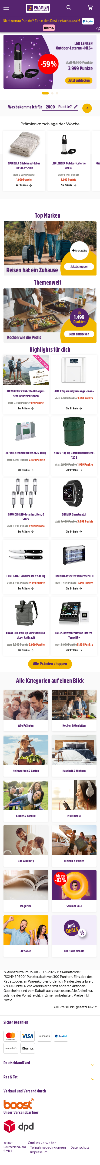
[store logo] (38, 8)
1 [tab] (45, 93)
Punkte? (65, 107)
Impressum (38, 1152)
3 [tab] (57, 93)
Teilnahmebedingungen (48, 1147)
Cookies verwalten (42, 1142)
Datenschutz (79, 1147)
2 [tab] (52, 93)
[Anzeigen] (87, 108)
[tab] (50, 1065)
